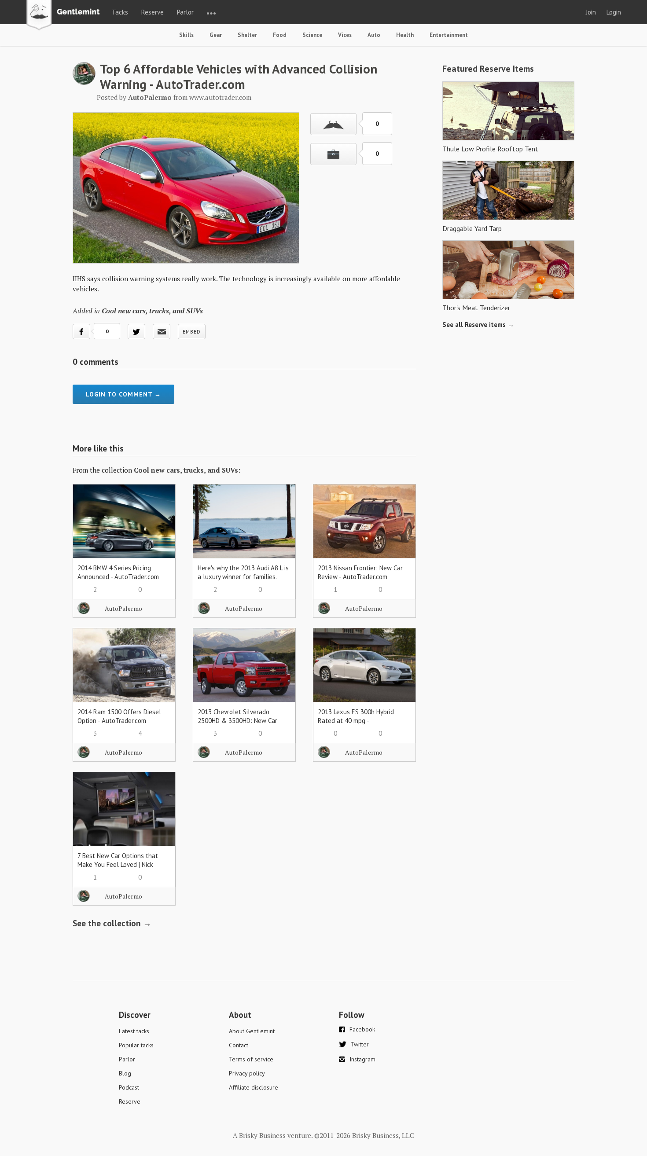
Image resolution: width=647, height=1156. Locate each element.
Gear (216, 35)
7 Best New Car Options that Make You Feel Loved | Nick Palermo (117, 864)
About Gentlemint (252, 1031)
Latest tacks (134, 1031)
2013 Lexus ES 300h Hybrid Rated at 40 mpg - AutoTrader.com (356, 721)
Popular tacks (136, 1045)
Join (591, 12)
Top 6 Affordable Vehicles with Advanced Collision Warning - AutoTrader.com (238, 76)
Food (280, 35)
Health (405, 35)
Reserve (152, 12)
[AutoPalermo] (84, 82)
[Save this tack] (333, 154)
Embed (192, 332)
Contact (238, 1045)
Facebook (362, 1029)
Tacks (120, 12)
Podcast (129, 1087)
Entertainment (449, 35)
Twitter (360, 1044)
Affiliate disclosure (253, 1087)
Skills (186, 35)
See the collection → (112, 923)
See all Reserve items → (478, 324)
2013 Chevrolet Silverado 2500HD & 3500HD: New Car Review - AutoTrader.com (237, 721)
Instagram (362, 1059)
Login (614, 12)
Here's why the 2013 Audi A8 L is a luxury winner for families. (243, 572)
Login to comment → (123, 394)
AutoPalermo (123, 608)
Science (312, 35)
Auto (374, 35)
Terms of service (251, 1059)
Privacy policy (247, 1073)
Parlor (185, 12)
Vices (345, 35)
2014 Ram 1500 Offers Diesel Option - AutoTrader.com (119, 716)
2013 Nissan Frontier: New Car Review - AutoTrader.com (360, 572)
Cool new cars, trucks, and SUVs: (187, 470)
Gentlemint (65, 16)
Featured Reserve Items (488, 68)
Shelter (247, 35)
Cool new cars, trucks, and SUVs (152, 311)
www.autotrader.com (220, 97)
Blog (125, 1073)
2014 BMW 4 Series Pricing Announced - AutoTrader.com (118, 572)
